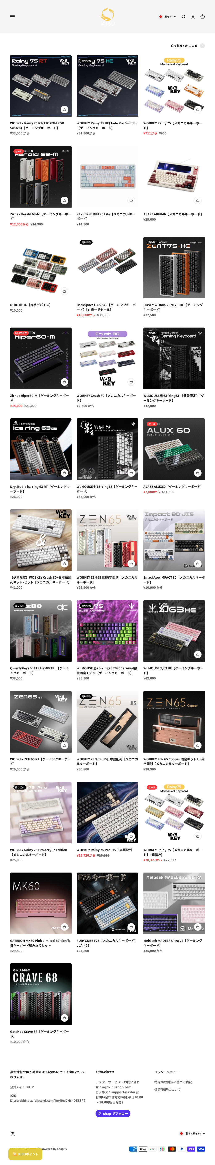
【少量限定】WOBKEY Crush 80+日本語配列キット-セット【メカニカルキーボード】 (40, 579)
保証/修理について (167, 1089)
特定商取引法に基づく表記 (173, 1082)
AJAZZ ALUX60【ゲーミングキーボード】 (173, 486)
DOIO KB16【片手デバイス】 (31, 305)
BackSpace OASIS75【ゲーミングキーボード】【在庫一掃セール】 (106, 307)
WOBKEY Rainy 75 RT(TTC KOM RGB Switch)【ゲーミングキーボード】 (37, 125)
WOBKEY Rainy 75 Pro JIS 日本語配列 (104, 850)
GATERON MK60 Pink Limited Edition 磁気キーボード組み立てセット (40, 943)
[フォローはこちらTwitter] (13, 1133)
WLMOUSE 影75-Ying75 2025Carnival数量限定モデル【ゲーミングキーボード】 (107, 670)
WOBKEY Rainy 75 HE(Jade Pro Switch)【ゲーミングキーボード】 (107, 125)
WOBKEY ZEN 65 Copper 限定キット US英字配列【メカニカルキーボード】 (174, 761)
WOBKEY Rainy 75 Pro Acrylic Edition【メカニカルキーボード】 (38, 852)
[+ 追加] (64, 109)
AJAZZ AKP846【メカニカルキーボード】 (173, 214)
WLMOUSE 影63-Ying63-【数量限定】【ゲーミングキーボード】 (173, 398)
